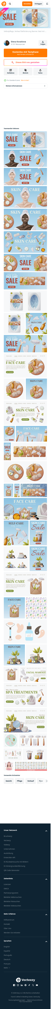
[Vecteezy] (3, 3)
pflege (19, 981)
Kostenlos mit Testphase (25, 52)
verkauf (30, 981)
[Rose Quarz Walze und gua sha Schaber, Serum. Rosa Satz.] (11, 912)
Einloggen (38, 4)
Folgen (42, 44)
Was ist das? (25, 80)
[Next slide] (41, 981)
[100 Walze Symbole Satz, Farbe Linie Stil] (20, 966)
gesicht (9, 981)
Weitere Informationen (14, 85)
